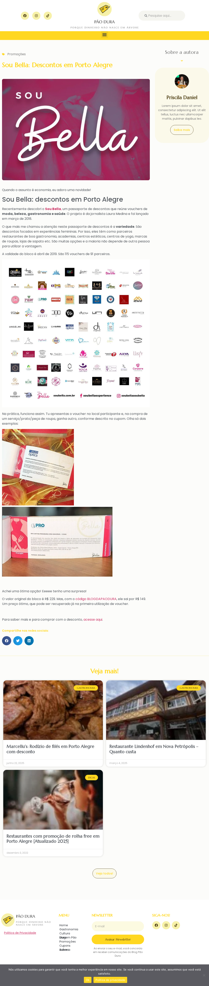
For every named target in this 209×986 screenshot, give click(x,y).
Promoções (16, 54)
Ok (88, 980)
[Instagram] (36, 16)
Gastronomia (68, 929)
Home (63, 925)
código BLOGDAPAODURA (96, 599)
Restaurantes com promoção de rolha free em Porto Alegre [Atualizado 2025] (53, 838)
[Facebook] (25, 16)
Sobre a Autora (64, 950)
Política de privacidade (110, 980)
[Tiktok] (48, 16)
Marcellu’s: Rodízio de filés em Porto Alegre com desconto (50, 749)
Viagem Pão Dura (68, 937)
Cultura (64, 933)
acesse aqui (92, 619)
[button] (104, 34)
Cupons (64, 946)
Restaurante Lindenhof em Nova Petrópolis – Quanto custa (153, 749)
